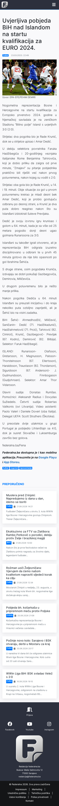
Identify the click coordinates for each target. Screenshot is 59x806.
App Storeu (11, 462)
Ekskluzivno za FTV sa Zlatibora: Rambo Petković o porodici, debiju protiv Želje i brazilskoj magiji (29, 535)
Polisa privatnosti (40, 797)
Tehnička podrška (41, 793)
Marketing (37, 789)
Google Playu (47, 457)
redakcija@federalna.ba (30, 776)
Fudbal (5, 55)
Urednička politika (17, 793)
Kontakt (30, 800)
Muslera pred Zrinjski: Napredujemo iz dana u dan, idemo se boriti (25, 499)
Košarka (10, 615)
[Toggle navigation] (53, 4)
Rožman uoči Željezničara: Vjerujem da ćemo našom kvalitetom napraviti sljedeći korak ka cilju (29, 573)
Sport (9, 542)
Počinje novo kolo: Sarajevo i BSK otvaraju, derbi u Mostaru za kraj (28, 642)
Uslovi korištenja (17, 797)
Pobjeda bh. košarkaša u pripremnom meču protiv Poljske (28, 609)
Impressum (21, 789)
